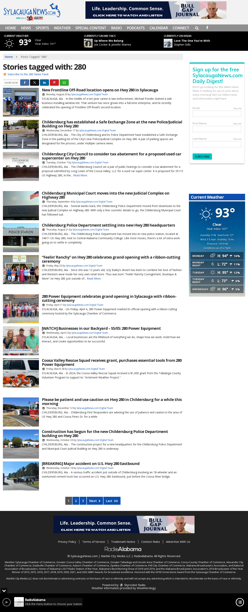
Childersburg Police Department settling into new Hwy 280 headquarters (108, 225)
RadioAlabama (143, 556)
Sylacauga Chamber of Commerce (35, 562)
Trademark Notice (123, 542)
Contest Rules (150, 542)
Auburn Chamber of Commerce (91, 565)
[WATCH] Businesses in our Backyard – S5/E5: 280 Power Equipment (101, 328)
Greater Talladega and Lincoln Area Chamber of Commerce (145, 562)
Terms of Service (93, 542)
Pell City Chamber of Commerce (166, 565)
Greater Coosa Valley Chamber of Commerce (82, 562)
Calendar (159, 27)
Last (109, 501)
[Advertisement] (155, 10)
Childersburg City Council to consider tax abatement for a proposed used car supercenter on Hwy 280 (111, 156)
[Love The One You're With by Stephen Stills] (168, 43)
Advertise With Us (178, 542)
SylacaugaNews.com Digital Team (89, 94)
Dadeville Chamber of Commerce (52, 565)
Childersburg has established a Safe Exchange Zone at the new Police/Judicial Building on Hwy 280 (112, 124)
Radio (116, 27)
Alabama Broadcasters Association (206, 565)
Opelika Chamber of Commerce (128, 565)
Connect (181, 27)
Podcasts (136, 27)
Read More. (80, 175)
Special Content (90, 27)
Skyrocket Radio (134, 585)
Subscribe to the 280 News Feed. (28, 74)
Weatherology (146, 588)
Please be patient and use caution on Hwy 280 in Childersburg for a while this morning (112, 401)
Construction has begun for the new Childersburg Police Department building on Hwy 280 (105, 433)
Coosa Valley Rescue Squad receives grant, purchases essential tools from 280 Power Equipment (112, 362)
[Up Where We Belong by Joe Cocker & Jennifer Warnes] (88, 43)
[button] (196, 27)
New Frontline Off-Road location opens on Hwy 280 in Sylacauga (100, 90)
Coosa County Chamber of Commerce (203, 562)
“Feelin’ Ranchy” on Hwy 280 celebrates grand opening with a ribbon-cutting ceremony (111, 259)
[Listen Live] (124, 43)
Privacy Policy (67, 542)
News (26, 27)
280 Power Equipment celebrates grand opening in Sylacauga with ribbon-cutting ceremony (109, 298)
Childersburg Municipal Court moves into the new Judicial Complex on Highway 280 (105, 195)
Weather (62, 27)
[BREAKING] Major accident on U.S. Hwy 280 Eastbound (91, 463)
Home (10, 27)
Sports (42, 27)
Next (93, 501)
